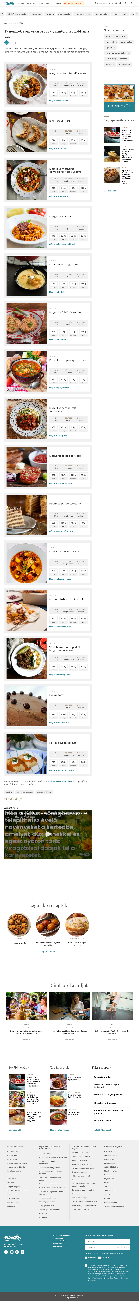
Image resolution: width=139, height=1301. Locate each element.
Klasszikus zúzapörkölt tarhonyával (62, 409)
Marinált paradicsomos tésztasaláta (52, 1188)
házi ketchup (111, 42)
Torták (106, 1187)
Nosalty (13, 42)
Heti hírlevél (105, 1257)
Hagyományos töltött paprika (74, 1096)
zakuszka (50, 14)
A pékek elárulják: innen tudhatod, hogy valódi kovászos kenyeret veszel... (127, 177)
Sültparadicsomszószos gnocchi (51, 1184)
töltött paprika (74, 1092)
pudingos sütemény (77, 939)
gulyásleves (72, 1110)
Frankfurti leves (12, 1151)
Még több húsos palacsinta (61, 770)
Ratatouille (43, 1217)
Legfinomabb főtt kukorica (82, 1152)
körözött (123, 59)
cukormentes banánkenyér (117, 53)
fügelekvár (110, 47)
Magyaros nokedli (60, 216)
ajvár (107, 36)
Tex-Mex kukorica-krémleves (83, 1168)
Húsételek (108, 1175)
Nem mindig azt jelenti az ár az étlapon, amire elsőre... (69, 1032)
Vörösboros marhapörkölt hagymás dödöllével (65, 648)
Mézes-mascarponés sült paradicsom (49, 1162)
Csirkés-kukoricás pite (80, 1198)
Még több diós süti (57, 148)
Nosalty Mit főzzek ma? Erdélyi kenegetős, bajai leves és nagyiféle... (34, 1116)
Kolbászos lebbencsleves (64, 551)
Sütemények (109, 1159)
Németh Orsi (26, 1040)
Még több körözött (57, 340)
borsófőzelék (124, 64)
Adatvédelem (57, 1238)
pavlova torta (120, 36)
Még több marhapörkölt (60, 674)
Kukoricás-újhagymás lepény (83, 1190)
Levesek (107, 1183)
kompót (48, 939)
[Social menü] (116, 3)
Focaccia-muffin (19, 943)
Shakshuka (43, 1213)
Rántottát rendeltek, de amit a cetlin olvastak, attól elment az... (26, 1032)
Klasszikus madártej (14, 1171)
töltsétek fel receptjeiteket (59, 781)
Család (124, 147)
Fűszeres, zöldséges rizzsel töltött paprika (51, 1193)
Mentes (26, 1024)
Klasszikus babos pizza (105, 1103)
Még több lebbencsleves (60, 579)
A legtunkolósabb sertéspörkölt (68, 73)
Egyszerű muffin (13, 1155)
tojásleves (110, 64)
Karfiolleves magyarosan (64, 264)
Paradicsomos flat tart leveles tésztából (50, 1172)
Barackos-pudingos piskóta (77, 944)
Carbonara (11, 1206)
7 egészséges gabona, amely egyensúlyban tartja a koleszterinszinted (128, 155)
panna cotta (126, 42)
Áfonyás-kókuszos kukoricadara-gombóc (110, 1112)
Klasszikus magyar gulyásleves (68, 360)
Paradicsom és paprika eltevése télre (53, 1157)
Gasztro (8, 23)
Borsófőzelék (11, 1179)
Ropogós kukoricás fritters (81, 1156)
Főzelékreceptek (110, 1171)
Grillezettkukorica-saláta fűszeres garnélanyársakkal (84, 1185)
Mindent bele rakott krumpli (66, 599)
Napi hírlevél (92, 1257)
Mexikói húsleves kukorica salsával (84, 1202)
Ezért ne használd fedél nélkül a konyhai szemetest (112, 1032)
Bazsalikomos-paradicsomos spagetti (50, 1179)
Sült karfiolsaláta (102, 1120)
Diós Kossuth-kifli (59, 121)
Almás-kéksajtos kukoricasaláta (84, 1206)
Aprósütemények (110, 1155)
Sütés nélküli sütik (111, 1167)
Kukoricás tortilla (78, 1194)
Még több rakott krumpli (60, 627)
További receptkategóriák (114, 1206)
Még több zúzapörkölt (59, 435)
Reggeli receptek (110, 1202)
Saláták (107, 1194)
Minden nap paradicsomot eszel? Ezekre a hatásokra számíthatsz (127, 135)
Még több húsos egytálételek (62, 244)
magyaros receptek (25, 792)
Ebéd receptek (109, 1151)
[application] (48, 834)
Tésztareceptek (110, 1190)
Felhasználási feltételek (61, 1235)
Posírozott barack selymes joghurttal (48, 944)
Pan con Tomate (45, 1153)
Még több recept (48, 951)
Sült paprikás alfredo (47, 1206)
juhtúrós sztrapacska (17, 14)
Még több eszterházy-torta (61, 531)
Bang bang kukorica (79, 1160)
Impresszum (57, 1244)
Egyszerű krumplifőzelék (16, 1167)
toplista (9, 792)
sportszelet (36, 14)
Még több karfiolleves (58, 292)
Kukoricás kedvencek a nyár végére (84, 1147)
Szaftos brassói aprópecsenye (75, 1078)
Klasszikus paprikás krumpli (49, 1198)
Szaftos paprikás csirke (47, 1202)
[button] (48, 834)
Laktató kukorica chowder (81, 1176)
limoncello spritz (120, 14)
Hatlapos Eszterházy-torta (65, 503)
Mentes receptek (110, 1163)
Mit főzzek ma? (38, 3)
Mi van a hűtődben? (54, 3)
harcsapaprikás (101, 14)
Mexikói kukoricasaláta (80, 1209)
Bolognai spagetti (13, 1187)
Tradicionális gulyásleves (74, 1113)
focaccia (19, 939)
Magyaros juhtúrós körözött (66, 312)
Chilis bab (10, 1183)
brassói (71, 1075)
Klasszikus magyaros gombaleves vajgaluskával (65, 170)
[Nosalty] (9, 3)
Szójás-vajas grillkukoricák (81, 1164)
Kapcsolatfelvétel (59, 1241)
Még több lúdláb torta (59, 722)
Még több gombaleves (59, 196)
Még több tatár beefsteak (60, 483)
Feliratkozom (123, 1247)
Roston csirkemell (13, 1198)
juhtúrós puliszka (82, 14)
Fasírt (9, 1175)
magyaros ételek (44, 792)
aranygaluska (64, 14)
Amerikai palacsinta (14, 1202)
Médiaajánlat (57, 1246)
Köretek (107, 1198)
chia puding (110, 59)
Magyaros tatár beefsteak (65, 456)
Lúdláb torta (56, 695)
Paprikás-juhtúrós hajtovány (49, 1210)
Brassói (9, 1194)
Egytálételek (109, 1179)
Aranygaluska (12, 1159)
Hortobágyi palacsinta (62, 743)
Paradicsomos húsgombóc (17, 1190)
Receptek (20, 3)
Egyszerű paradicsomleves (17, 1163)
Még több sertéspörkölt (59, 100)
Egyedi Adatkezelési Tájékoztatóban (101, 1278)
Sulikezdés (125, 128)
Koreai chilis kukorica (79, 1172)
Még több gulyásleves (59, 387)
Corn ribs (75, 1180)
